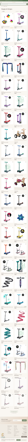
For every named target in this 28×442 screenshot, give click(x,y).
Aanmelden (24, 420)
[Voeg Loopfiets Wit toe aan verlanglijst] (25, 129)
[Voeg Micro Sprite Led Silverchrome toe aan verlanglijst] (12, 311)
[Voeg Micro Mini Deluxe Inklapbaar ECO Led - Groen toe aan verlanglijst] (25, 260)
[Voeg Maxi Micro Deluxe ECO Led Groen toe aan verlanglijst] (12, 46)
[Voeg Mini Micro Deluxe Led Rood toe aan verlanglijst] (12, 227)
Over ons (9, 427)
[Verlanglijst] (25, 2)
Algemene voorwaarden (9, 432)
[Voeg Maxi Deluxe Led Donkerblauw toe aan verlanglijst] (12, 30)
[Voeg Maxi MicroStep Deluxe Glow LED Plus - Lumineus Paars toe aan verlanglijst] (12, 79)
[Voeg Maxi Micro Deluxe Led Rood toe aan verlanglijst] (12, 112)
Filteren (4, 11)
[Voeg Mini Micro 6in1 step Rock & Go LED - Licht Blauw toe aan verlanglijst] (25, 345)
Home (2, 6)
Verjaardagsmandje (16, 431)
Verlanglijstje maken (16, 430)
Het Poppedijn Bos (16, 432)
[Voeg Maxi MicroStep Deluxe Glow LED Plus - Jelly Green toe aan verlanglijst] (12, 294)
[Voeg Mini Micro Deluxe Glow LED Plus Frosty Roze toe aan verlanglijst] (12, 361)
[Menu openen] (1, 2)
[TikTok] (26, 436)
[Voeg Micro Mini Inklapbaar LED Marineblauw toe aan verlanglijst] (25, 63)
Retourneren (9, 429)
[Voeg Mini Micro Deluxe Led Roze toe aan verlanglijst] (12, 178)
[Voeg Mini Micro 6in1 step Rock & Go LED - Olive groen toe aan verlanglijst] (12, 260)
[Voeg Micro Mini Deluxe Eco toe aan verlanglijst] (12, 162)
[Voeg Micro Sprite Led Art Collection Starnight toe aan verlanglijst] (12, 145)
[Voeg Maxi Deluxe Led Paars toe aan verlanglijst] (25, 378)
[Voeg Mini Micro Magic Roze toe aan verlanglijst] (12, 211)
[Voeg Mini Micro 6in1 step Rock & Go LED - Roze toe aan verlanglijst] (25, 244)
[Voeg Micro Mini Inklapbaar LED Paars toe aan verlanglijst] (25, 112)
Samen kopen (15, 428)
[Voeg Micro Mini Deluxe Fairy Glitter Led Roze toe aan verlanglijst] (25, 394)
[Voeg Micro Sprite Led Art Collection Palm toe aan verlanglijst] (25, 276)
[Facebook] (22, 436)
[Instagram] (24, 436)
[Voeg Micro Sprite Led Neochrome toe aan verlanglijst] (12, 378)
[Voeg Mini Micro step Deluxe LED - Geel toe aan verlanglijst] (25, 227)
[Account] (24, 2)
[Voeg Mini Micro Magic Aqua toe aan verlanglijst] (12, 345)
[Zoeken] (27, 4)
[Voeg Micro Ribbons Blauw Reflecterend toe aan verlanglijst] (12, 63)
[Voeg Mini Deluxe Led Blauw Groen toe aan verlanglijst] (25, 145)
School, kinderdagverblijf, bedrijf (16, 435)
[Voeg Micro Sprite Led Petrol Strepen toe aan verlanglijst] (25, 30)
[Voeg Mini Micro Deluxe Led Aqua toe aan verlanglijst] (12, 129)
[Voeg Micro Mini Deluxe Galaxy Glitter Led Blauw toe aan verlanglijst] (12, 194)
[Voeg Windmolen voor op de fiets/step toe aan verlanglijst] (12, 13)
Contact (9, 428)
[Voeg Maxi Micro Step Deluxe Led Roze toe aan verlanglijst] (25, 46)
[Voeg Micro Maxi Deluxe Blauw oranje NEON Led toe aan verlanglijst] (12, 244)
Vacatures (15, 433)
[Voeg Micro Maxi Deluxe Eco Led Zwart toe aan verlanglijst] (25, 328)
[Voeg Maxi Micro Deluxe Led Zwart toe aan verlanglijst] (25, 194)
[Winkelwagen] (27, 2)
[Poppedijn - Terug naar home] (14, 2)
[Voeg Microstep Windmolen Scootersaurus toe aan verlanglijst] (25, 211)
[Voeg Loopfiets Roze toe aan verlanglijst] (25, 178)
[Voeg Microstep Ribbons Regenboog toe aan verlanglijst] (25, 361)
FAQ (8, 430)
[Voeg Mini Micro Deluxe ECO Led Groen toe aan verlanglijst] (25, 96)
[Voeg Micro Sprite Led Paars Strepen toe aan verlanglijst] (12, 394)
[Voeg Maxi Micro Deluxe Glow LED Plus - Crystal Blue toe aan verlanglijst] (25, 294)
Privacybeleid (9, 433)
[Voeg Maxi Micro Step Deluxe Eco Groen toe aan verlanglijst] (25, 162)
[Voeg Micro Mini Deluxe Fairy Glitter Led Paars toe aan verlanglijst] (12, 96)
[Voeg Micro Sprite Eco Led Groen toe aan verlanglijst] (25, 79)
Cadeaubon (15, 427)
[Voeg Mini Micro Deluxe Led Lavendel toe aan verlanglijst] (25, 13)
